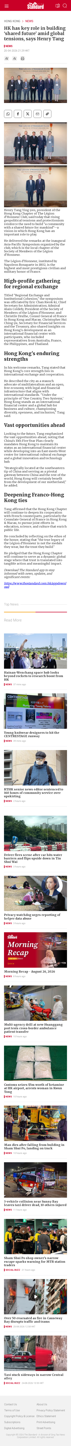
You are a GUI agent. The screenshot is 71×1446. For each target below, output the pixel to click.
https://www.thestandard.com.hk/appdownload (35, 585)
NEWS (29, 21)
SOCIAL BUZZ (12, 1270)
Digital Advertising (14, 1428)
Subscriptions (12, 1422)
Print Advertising (46, 1422)
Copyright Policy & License (19, 1416)
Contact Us (10, 1404)
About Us (42, 1404)
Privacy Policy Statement (51, 1410)
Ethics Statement (46, 1416)
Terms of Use (12, 1410)
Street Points (44, 1428)
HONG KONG (12, 21)
